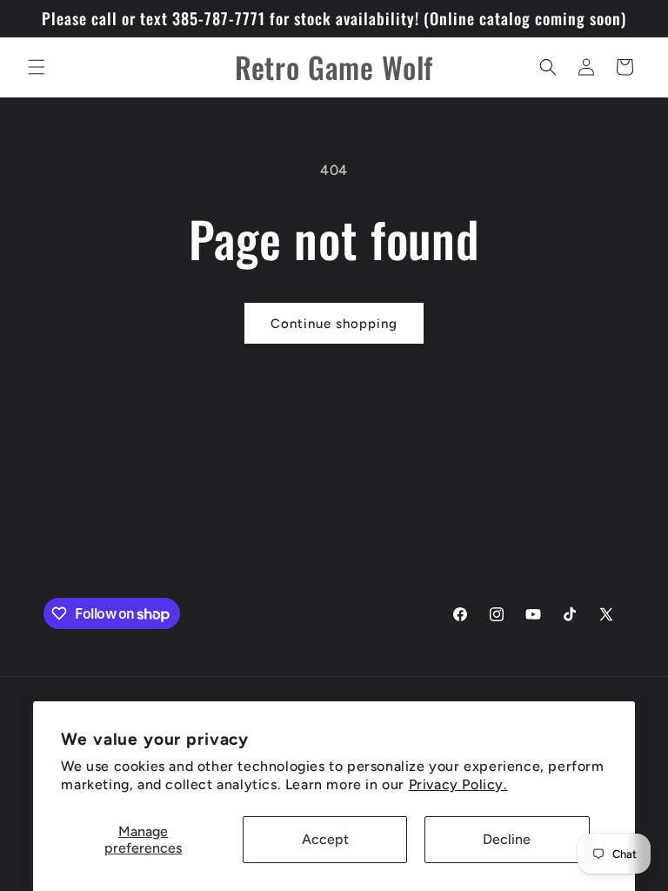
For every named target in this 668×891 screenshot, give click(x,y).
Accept (325, 839)
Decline (507, 839)
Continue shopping (334, 324)
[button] (36, 67)
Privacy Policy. (458, 784)
